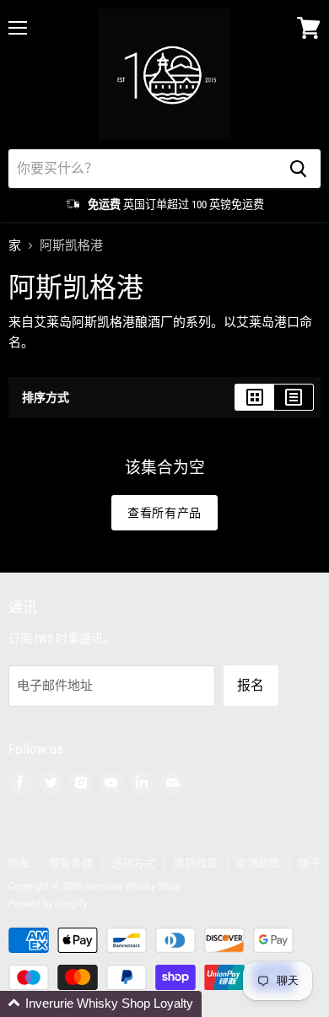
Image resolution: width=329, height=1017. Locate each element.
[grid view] (254, 397)
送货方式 (133, 863)
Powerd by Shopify (47, 903)
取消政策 (258, 863)
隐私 (19, 863)
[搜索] (298, 168)
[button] (101, 1004)
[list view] (294, 397)
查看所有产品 (164, 512)
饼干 (310, 863)
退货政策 (196, 863)
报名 (251, 685)
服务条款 (71, 863)
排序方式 (45, 397)
